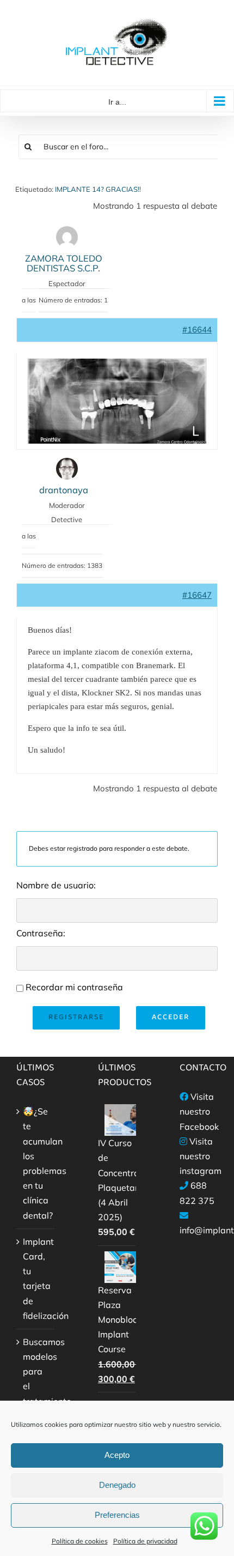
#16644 (197, 329)
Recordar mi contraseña (74, 987)
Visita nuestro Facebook (199, 1111)
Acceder (170, 1017)
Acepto (117, 1455)
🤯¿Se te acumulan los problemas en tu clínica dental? (36, 1163)
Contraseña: (40, 933)
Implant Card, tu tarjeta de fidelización (36, 1278)
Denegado (117, 1485)
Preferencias (117, 1514)
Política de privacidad (145, 1541)
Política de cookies (80, 1541)
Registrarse (76, 1017)
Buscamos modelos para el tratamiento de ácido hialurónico (36, 1393)
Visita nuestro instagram (200, 1156)
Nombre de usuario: (56, 885)
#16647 (197, 595)
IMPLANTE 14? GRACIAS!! (98, 189)
